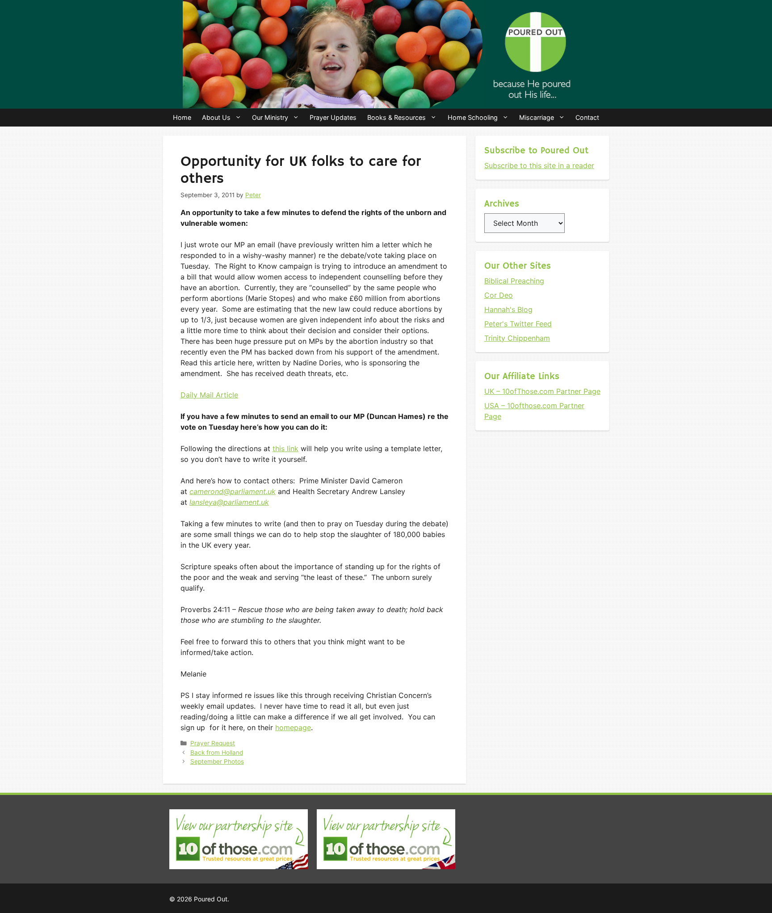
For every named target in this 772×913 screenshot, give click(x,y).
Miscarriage (536, 117)
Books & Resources (396, 117)
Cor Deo (498, 295)
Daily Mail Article (209, 394)
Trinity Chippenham (517, 338)
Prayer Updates (333, 117)
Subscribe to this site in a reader (539, 165)
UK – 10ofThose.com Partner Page (542, 391)
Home (182, 117)
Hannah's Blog (508, 309)
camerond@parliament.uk (232, 491)
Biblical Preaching (514, 280)
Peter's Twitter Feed (518, 323)
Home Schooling (473, 117)
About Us (216, 117)
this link (285, 448)
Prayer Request (212, 743)
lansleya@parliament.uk (229, 502)
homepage (293, 727)
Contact (587, 117)
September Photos (217, 761)
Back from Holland (216, 752)
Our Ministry (270, 117)
